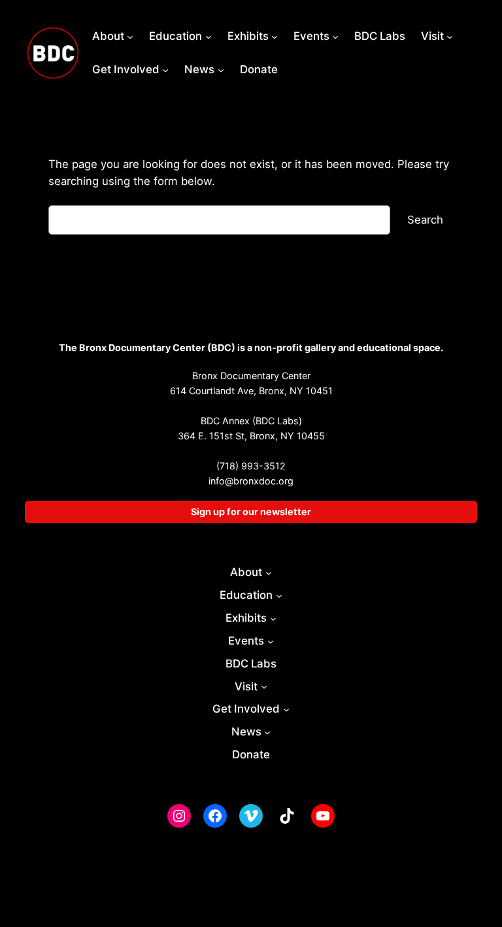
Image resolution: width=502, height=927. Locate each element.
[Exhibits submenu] (274, 36)
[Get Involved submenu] (165, 69)
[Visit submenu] (449, 36)
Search (425, 219)
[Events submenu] (335, 36)
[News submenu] (221, 69)
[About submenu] (130, 36)
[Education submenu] (208, 36)
